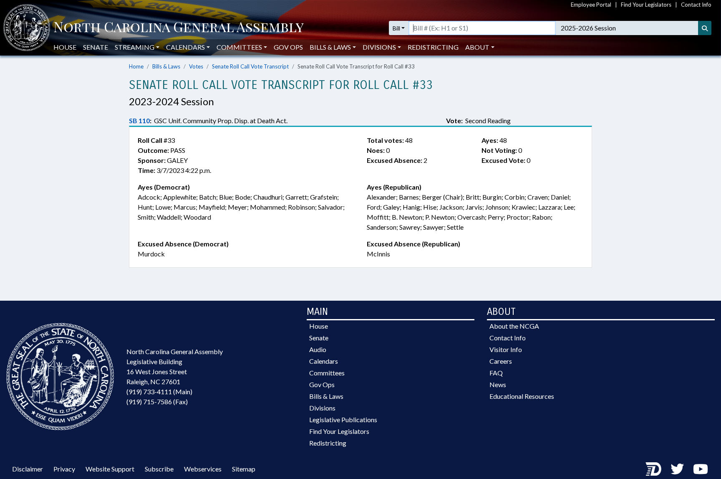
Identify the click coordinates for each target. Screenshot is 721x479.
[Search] (704, 28)
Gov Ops (288, 47)
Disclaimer (27, 469)
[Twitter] (677, 469)
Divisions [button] (379, 47)
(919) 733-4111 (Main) (159, 391)
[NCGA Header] (178, 28)
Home (136, 66)
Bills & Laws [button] (330, 47)
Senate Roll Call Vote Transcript (250, 66)
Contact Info (696, 4)
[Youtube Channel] (700, 469)
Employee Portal (591, 4)
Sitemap (243, 469)
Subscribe (159, 469)
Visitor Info (505, 349)
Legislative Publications (343, 419)
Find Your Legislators (646, 4)
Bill (396, 28)
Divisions (322, 408)
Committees (327, 373)
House (64, 47)
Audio (317, 349)
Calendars (323, 361)
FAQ (496, 373)
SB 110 (139, 120)
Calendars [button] (185, 47)
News (497, 384)
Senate (95, 47)
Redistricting (433, 47)
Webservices (203, 469)
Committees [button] (239, 47)
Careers (500, 361)
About (477, 47)
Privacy (64, 469)
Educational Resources (521, 396)
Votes (196, 66)
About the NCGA (514, 326)
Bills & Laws (166, 66)
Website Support (110, 469)
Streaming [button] (134, 47)
